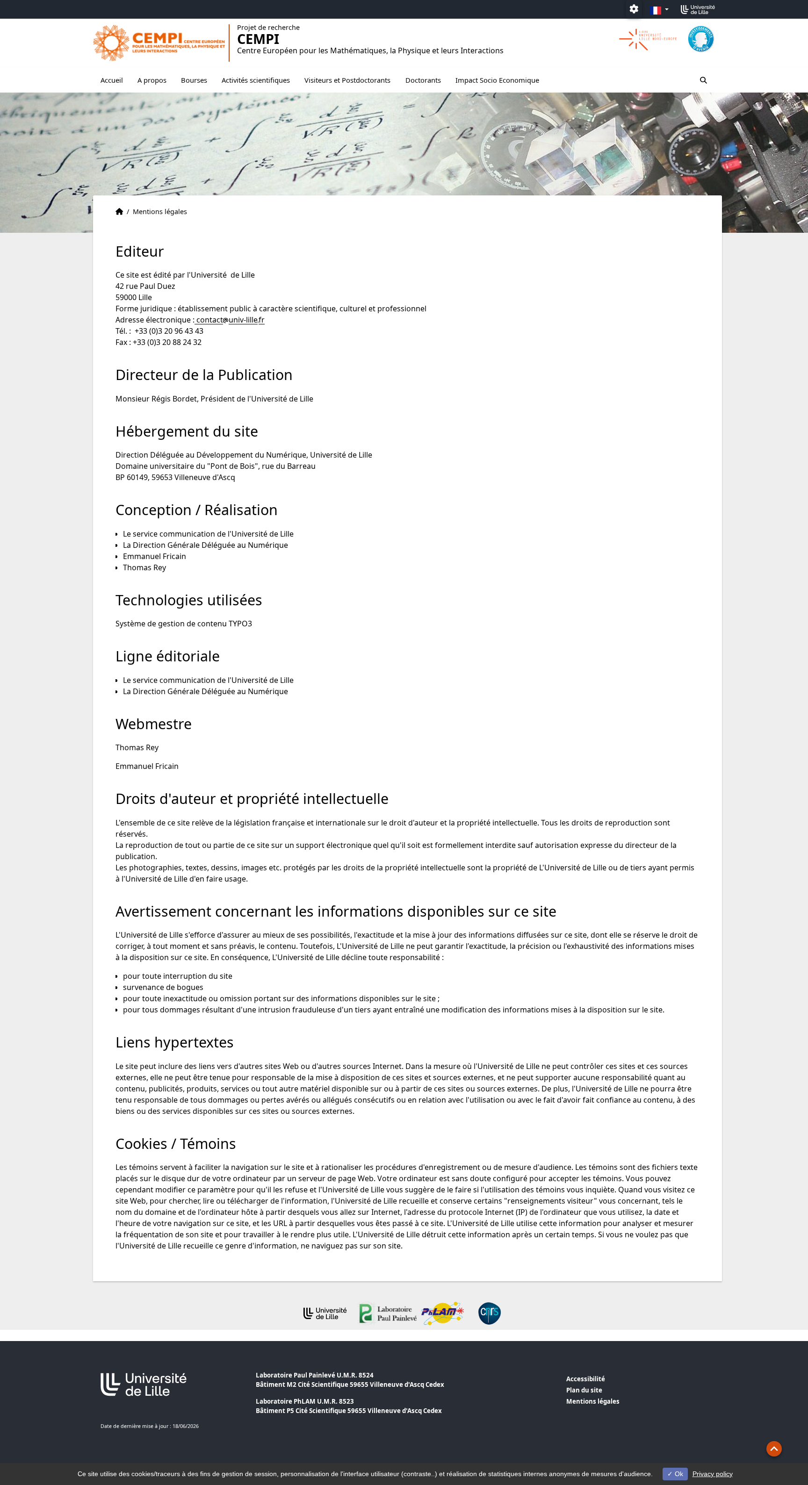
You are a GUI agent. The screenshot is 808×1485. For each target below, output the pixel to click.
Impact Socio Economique (497, 80)
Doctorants (423, 80)
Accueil (112, 80)
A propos (151, 80)
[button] (774, 1449)
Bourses (194, 80)
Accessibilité (585, 1379)
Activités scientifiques (256, 80)
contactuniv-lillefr (230, 320)
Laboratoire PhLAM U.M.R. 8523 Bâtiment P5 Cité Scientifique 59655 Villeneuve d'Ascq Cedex (349, 1406)
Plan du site (584, 1390)
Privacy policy (713, 1474)
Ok (678, 1474)
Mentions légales (593, 1401)
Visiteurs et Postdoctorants (347, 80)
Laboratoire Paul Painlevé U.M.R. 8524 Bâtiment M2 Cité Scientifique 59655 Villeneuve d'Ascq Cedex (350, 1380)
